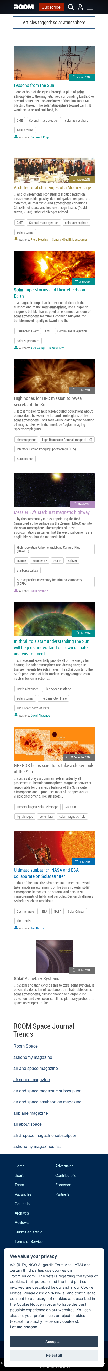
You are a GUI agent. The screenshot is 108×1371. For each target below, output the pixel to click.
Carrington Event (28, 331)
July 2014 (85, 633)
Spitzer (72, 560)
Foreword (63, 1185)
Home (20, 1166)
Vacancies (23, 1194)
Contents (22, 1203)
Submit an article (28, 1232)
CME (20, 120)
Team (19, 1185)
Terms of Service (29, 1241)
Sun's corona (25, 458)
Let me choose (23, 1327)
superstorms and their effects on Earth (49, 292)
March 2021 (84, 504)
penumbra (46, 816)
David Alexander (27, 688)
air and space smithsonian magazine (47, 1102)
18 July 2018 (83, 970)
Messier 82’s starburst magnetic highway (52, 512)
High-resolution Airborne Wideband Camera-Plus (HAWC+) (48, 549)
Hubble (21, 560)
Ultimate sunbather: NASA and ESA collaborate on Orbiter (46, 873)
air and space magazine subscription (47, 1091)
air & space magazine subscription (45, 1135)
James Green (56, 348)
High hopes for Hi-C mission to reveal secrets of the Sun (48, 401)
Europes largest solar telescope (37, 806)
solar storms (25, 130)
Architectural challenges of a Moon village (52, 187)
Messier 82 (40, 560)
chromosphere (26, 439)
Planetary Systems (36, 978)
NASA (57, 911)
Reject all (54, 1355)
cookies (69, 1321)
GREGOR (70, 806)
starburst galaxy (27, 570)
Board (20, 1175)
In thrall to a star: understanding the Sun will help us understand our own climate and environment (51, 647)
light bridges (25, 816)
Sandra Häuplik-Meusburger (69, 239)
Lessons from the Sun (34, 85)
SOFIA (57, 560)
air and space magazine (35, 1068)
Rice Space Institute (58, 688)
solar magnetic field (72, 816)
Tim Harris (24, 920)
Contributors (65, 1175)
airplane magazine (30, 1113)
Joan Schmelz (39, 591)
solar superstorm (28, 340)
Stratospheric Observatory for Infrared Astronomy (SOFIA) (49, 581)
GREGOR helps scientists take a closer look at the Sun (53, 768)
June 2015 (84, 862)
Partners (62, 1194)
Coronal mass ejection (43, 120)
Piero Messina (39, 239)
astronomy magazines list (37, 1146)
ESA (44, 911)
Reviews (22, 1222)
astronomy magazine (32, 1057)
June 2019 (84, 282)
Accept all (54, 1342)
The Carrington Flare (53, 698)
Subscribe (51, 7)
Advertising (64, 1166)
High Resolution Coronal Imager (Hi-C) (67, 439)
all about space (27, 1124)
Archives (22, 1213)
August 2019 (83, 77)
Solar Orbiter (76, 911)
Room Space (25, 1046)
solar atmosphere (76, 120)
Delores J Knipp (40, 137)
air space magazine (31, 1079)
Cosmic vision (26, 911)
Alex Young (38, 348)
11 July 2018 (83, 390)
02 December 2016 (80, 757)
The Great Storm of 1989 (33, 708)
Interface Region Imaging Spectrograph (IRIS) (46, 449)
